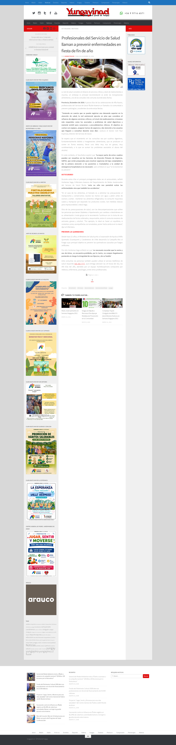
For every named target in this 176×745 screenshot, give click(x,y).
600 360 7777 (79, 264)
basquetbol (48, 624)
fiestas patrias (39, 640)
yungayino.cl (46, 651)
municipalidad (51, 643)
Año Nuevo (80, 288)
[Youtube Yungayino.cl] (51, 28)
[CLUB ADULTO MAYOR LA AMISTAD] (41, 227)
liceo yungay (33, 643)
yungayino (32, 651)
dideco (49, 635)
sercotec (32, 649)
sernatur (37, 649)
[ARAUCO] (41, 615)
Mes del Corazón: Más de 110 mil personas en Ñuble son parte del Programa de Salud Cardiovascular (50, 718)
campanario (46, 627)
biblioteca (54, 624)
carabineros (30, 629)
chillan (40, 629)
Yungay (79, 3)
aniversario (38, 624)
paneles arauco (40, 646)
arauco (44, 624)
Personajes (116, 3)
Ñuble (28, 654)
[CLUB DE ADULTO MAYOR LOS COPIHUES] (41, 375)
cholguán (45, 629)
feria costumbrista (31, 640)
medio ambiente (42, 643)
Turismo (87, 3)
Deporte (64, 3)
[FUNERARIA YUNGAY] (41, 73)
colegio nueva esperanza (47, 632)
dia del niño (44, 635)
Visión (40, 3)
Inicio (27, 3)
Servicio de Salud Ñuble (101, 288)
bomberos (38, 627)
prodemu (53, 646)
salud (28, 648)
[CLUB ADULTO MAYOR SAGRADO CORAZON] (41, 474)
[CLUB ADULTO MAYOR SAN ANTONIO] (41, 420)
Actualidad (66, 29)
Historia (124, 3)
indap (27, 643)
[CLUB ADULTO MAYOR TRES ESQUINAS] (41, 119)
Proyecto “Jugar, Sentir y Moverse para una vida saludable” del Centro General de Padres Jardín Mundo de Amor (50, 697)
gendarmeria (47, 640)
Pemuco (95, 3)
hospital (52, 640)
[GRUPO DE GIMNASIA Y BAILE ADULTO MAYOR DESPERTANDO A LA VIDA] (41, 176)
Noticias (47, 3)
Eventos (55, 3)
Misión (34, 3)
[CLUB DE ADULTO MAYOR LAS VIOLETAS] (41, 324)
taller (40, 649)
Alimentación (72, 288)
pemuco (48, 646)
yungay (111, 288)
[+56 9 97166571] (54, 28)
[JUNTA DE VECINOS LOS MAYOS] (41, 273)
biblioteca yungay (30, 627)
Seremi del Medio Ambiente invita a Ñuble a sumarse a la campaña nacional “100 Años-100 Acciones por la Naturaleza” (50, 676)
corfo (55, 632)
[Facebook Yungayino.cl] (44, 28)
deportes (39, 635)
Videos (72, 3)
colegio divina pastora (36, 632)
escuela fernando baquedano (42, 637)
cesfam (36, 629)
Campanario (105, 3)
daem (27, 635)
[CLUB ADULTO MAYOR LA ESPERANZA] (41, 520)
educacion (29, 637)
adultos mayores (31, 624)
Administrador (69, 56)
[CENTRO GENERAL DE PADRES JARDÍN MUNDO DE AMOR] (41, 576)
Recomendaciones (89, 288)
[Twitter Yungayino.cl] (47, 28)
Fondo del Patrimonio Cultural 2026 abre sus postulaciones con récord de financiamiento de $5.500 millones (50, 686)
